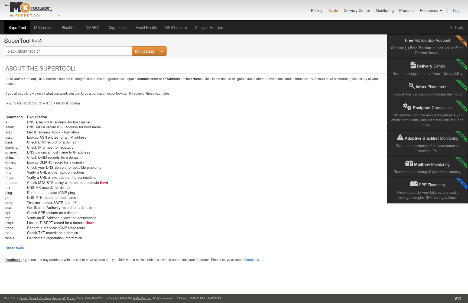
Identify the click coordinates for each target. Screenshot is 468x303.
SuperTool (17, 27)
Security (56, 298)
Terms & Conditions (40, 298)
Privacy (71, 298)
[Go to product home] (28, 7)
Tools (333, 10)
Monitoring (385, 10)
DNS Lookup (176, 27)
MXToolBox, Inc (142, 298)
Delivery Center (357, 10)
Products (406, 10)
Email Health (146, 27)
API (64, 298)
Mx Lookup (144, 51)
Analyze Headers (209, 27)
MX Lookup (44, 27)
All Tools (456, 27)
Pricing (317, 10)
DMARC (92, 27)
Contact (24, 298)
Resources (429, 10)
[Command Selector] (162, 51)
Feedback (251, 259)
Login (458, 10)
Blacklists (69, 27)
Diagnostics (117, 27)
